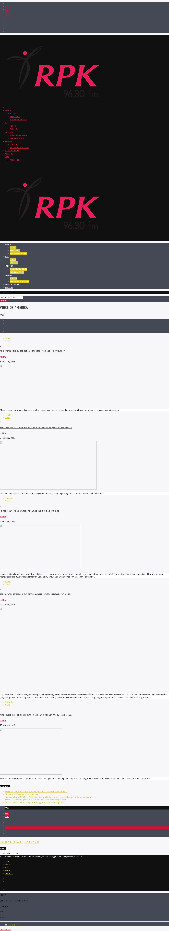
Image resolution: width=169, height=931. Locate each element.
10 (6, 836)
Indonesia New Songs (18, 135)
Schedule (13, 144)
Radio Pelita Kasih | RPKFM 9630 (19, 842)
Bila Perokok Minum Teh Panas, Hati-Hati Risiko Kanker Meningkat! (33, 351)
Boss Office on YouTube (19, 147)
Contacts (9, 15)
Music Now (9, 132)
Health (13, 126)
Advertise (9, 153)
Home (7, 3)
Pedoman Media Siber (18, 119)
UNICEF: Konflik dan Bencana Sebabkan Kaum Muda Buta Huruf (30, 511)
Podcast (8, 6)
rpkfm (3, 356)
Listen (7, 157)
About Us (8, 110)
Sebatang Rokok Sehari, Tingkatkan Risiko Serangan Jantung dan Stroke (36, 427)
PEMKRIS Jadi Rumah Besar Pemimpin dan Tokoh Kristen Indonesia (36, 791)
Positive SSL (5, 929)
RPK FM (15, 925)
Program (8, 141)
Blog (7, 9)
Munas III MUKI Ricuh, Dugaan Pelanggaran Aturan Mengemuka (35, 802)
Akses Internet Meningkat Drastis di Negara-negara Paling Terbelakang (36, 715)
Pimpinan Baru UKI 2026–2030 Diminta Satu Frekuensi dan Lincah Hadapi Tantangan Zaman (48, 797)
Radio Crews (15, 116)
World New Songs (17, 138)
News (7, 341)
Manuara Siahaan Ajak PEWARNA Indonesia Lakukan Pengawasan (35, 799)
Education (14, 129)
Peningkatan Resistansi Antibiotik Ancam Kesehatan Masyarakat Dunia (35, 594)
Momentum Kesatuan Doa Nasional (21, 794)
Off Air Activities (12, 150)
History (13, 113)
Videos (7, 12)
